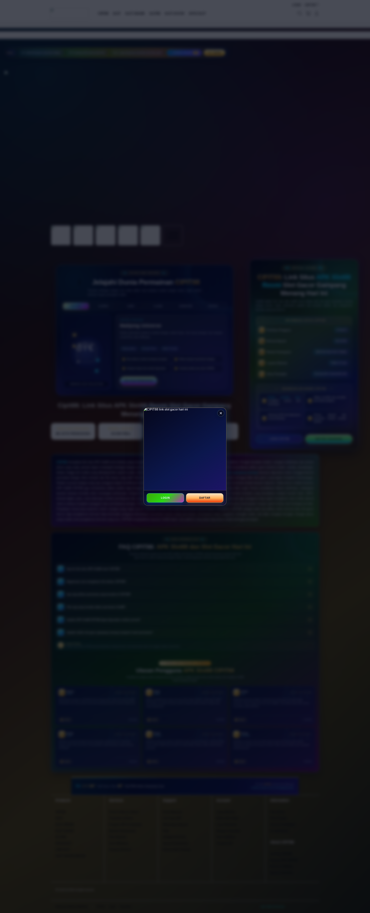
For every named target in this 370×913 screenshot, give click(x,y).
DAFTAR (204, 497)
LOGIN (165, 497)
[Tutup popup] (221, 413)
